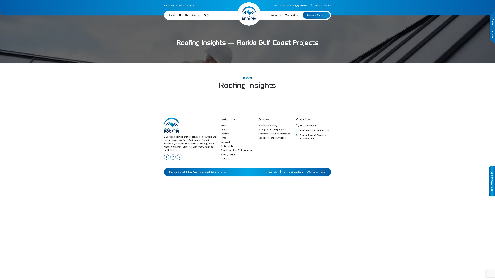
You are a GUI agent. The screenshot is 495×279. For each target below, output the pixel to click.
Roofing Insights (228, 154)
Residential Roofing (267, 125)
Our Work (225, 142)
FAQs (206, 15)
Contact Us (226, 158)
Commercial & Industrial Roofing (274, 133)
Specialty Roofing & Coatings (272, 138)
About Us (183, 15)
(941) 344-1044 (323, 5)
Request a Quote (492, 181)
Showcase (276, 15)
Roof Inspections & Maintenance (237, 150)
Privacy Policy (272, 172)
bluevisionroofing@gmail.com (293, 5)
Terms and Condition (292, 172)
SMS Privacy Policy (316, 172)
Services (196, 15)
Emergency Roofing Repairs (272, 129)
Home (172, 15)
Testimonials (291, 15)
